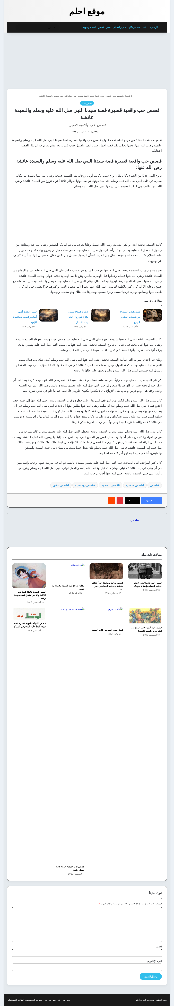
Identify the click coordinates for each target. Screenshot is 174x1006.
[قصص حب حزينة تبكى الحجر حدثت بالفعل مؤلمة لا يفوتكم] (145, 571)
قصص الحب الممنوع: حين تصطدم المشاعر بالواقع (130, 317)
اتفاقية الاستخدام (16, 999)
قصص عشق (60, 485)
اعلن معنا (57, 999)
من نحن (47, 999)
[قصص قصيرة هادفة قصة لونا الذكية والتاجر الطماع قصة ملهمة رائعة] (29, 575)
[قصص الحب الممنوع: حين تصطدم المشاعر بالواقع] (152, 315)
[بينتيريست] (120, 500)
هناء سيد (95, 131)
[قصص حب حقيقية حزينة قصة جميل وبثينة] (67, 735)
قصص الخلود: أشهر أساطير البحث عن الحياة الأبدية (25, 317)
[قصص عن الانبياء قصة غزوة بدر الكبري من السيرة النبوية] (145, 615)
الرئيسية (154, 27)
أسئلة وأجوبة (89, 27)
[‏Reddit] (111, 500)
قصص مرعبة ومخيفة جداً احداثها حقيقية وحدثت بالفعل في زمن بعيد (107, 586)
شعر (109, 27)
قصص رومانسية (84, 485)
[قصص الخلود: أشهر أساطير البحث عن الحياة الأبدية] (48, 315)
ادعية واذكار (134, 27)
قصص (101, 27)
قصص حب (118, 95)
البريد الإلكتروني (154, 961)
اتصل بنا (67, 999)
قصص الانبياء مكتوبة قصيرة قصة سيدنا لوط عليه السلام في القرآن (30, 625)
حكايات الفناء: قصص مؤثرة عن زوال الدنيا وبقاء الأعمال (78, 317)
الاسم (159, 946)
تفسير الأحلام (120, 27)
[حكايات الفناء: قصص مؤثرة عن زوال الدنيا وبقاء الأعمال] (100, 315)
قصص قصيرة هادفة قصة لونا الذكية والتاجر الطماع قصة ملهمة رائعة (30, 595)
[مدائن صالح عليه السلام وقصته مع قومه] (67, 572)
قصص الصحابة (109, 485)
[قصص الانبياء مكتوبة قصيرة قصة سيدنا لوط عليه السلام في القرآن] (29, 613)
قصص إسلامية (134, 485)
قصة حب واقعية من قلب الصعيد (107, 629)
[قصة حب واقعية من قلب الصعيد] (106, 617)
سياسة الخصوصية (33, 999)
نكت (145, 27)
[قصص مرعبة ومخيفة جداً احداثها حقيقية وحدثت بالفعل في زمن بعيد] (106, 571)
